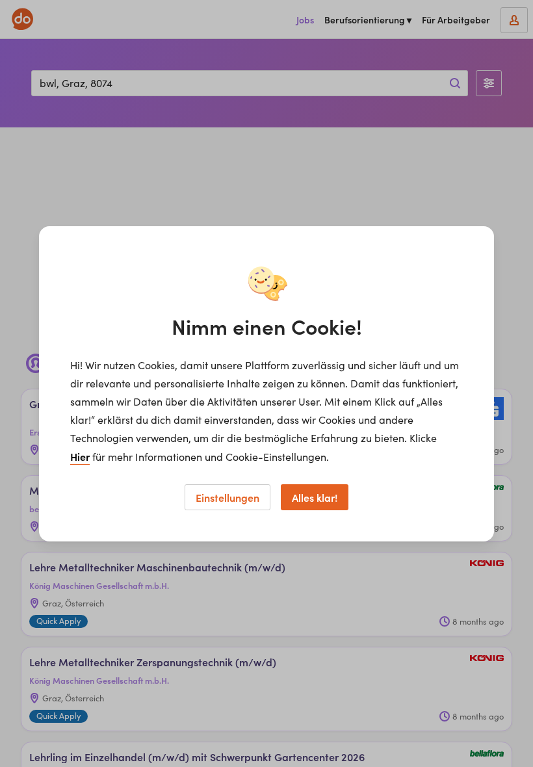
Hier (80, 456)
